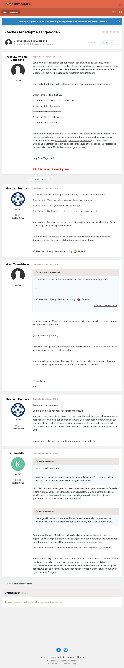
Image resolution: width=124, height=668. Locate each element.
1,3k (19, 215)
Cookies (81, 657)
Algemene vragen (45, 44)
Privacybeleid (57, 657)
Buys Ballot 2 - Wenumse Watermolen (51, 200)
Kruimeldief (17, 453)
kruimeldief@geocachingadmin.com (73, 140)
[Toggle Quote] (37, 272)
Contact (70, 657)
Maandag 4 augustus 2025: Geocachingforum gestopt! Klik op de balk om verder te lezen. (62, 21)
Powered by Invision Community (62, 663)
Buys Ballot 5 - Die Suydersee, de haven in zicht (57, 211)
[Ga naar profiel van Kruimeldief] (18, 464)
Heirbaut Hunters (17, 188)
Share (92, 42)
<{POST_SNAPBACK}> (105, 305)
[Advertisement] (62, 628)
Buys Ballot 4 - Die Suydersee (47, 205)
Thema (42, 657)
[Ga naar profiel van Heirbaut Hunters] (18, 199)
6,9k (19, 480)
